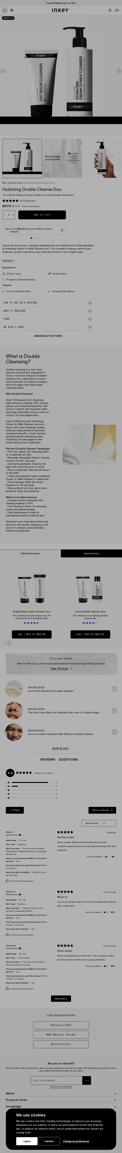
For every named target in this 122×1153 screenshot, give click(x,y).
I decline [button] (49, 1141)
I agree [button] (26, 1141)
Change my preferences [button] (76, 1141)
